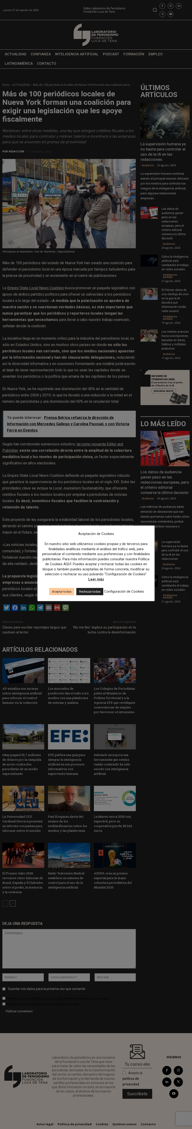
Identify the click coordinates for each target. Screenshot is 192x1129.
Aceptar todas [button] (61, 591)
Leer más (96, 579)
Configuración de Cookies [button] (124, 591)
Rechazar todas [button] (89, 591)
